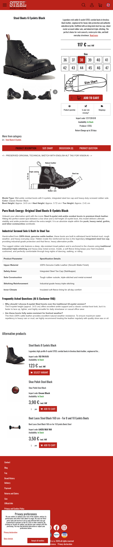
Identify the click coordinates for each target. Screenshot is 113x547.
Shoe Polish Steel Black (40, 382)
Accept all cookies (37, 540)
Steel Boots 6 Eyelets (13, 139)
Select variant (40, 372)
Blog (6, 467)
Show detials (8, 539)
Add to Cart (91, 98)
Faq (5, 472)
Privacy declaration (65, 544)
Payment (7, 488)
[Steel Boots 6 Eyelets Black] (29, 52)
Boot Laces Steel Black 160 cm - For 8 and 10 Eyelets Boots (59, 418)
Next (55, 92)
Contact (7, 462)
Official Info (8, 503)
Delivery (7, 482)
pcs (35, 409)
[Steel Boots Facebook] (56, 527)
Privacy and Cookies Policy (14, 508)
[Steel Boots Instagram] (64, 527)
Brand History (9, 478)
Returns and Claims (11, 493)
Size (6, 498)
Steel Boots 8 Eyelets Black (42, 345)
